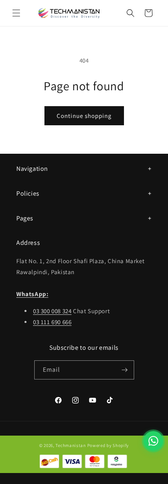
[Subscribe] (125, 369)
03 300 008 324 (52, 311)
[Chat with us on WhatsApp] (153, 441)
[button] (16, 13)
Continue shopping (84, 116)
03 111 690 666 (52, 322)
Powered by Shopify (108, 445)
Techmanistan (70, 445)
